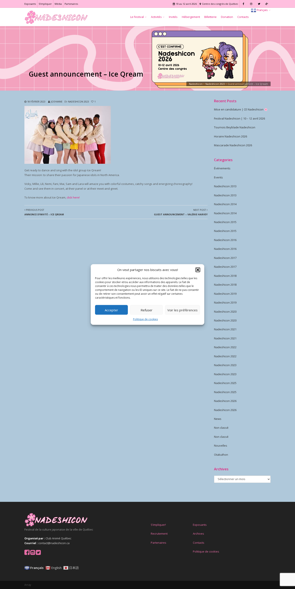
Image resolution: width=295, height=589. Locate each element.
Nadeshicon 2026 (225, 401)
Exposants (30, 3)
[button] (198, 270)
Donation (227, 17)
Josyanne (56, 101)
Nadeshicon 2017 (225, 258)
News (217, 419)
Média (58, 3)
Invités (173, 17)
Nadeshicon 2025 (225, 383)
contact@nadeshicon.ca (54, 543)
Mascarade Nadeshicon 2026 (233, 145)
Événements (222, 168)
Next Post (181, 212)
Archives (198, 533)
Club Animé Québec (58, 538)
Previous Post (44, 212)
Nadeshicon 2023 (78, 101)
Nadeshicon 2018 (225, 276)
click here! (73, 197)
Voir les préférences (182, 310)
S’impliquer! (158, 525)
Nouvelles (220, 445)
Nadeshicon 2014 (225, 204)
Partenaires (71, 3)
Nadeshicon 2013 (225, 186)
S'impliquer (45, 3)
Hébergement (191, 17)
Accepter (111, 310)
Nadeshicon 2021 (225, 329)
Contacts (243, 17)
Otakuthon (221, 455)
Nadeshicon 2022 (225, 347)
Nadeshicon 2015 (225, 222)
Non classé (221, 428)
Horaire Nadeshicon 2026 (230, 136)
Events (218, 177)
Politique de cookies (145, 319)
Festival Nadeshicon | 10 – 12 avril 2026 (239, 118)
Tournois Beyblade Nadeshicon (234, 127)
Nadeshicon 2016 (225, 240)
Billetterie (210, 17)
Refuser (146, 310)
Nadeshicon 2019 (225, 294)
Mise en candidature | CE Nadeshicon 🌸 (241, 109)
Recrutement (159, 533)
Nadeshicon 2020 (225, 311)
